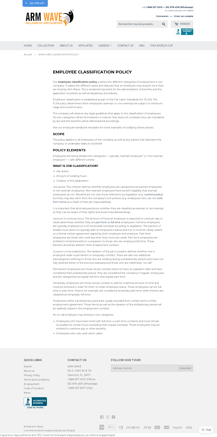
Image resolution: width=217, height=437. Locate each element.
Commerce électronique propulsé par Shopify (49, 430)
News (27, 392)
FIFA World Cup (161, 45)
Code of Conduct (34, 388)
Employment (32, 384)
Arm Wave (37, 426)
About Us (66, 45)
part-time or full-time (108, 222)
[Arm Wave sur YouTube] (113, 417)
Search (28, 366)
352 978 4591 (75, 383)
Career (104, 45)
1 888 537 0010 (76, 379)
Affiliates (85, 45)
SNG (142, 45)
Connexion (162, 16)
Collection (46, 45)
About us (29, 370)
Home (28, 45)
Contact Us (125, 45)
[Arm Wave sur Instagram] (107, 417)
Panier (184, 23)
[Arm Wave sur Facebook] (102, 417)
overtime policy (153, 194)
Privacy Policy (32, 375)
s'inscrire (185, 368)
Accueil (28, 54)
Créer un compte (183, 16)
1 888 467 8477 (76, 388)
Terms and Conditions (36, 379)
